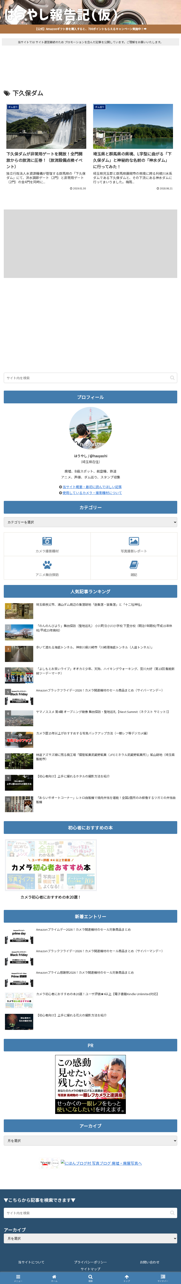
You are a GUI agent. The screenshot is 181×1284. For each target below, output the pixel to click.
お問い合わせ (150, 1262)
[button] (172, 377)
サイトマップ (90, 1269)
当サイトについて (31, 1262)
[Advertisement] (90, 61)
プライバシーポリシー (90, 1262)
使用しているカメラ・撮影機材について (92, 492)
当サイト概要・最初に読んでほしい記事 (92, 486)
